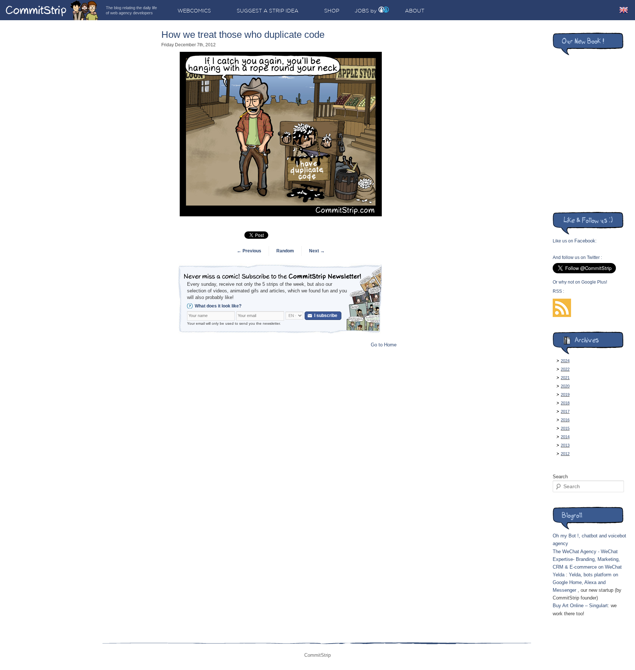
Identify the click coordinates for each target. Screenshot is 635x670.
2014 (565, 437)
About (414, 11)
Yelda (558, 574)
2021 (565, 377)
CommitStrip (52, 10)
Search (560, 476)
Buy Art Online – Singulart (580, 605)
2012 (565, 453)
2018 (565, 403)
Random (285, 250)
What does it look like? (218, 306)
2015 (565, 428)
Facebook (584, 241)
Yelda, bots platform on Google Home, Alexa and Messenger (585, 582)
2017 (565, 411)
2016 (565, 420)
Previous (249, 250)
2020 (565, 386)
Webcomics (194, 11)
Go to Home (384, 344)
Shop (331, 11)
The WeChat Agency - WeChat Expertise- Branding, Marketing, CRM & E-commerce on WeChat (587, 559)
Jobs (362, 11)
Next (317, 250)
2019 (565, 394)
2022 (565, 369)
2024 (565, 361)
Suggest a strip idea (267, 11)
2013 (565, 445)
